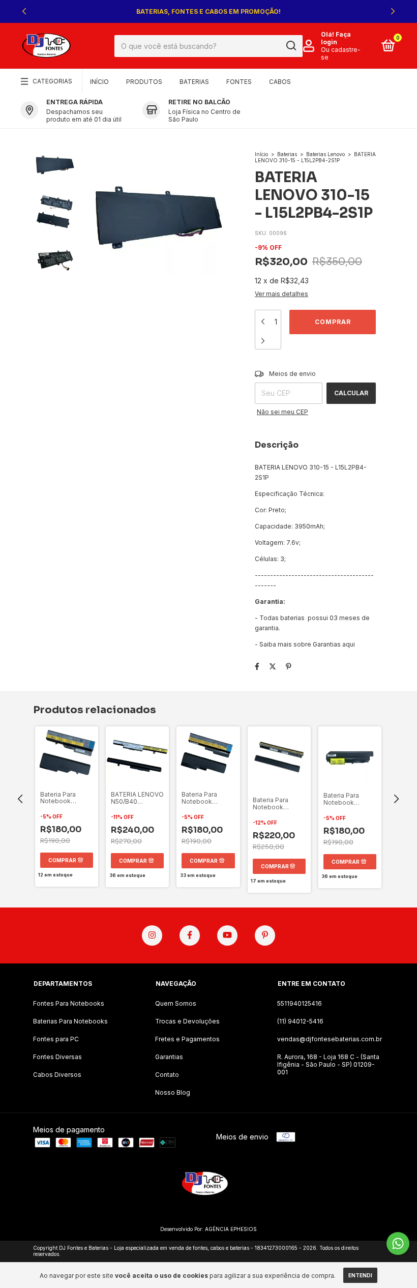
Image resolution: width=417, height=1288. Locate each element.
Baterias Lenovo (325, 154)
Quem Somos (175, 1003)
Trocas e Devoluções (187, 1021)
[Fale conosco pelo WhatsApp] (397, 1243)
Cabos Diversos (57, 1074)
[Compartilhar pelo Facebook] (257, 666)
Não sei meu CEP (282, 412)
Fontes (239, 81)
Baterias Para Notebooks (70, 1021)
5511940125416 (299, 1003)
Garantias (169, 1057)
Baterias (194, 81)
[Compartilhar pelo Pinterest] (288, 666)
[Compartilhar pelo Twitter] (272, 666)
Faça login (336, 38)
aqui (348, 644)
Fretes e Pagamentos (187, 1039)
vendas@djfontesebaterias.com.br (329, 1039)
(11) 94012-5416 (300, 1021)
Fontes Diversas (57, 1057)
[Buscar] (290, 46)
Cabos (280, 81)
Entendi (360, 1275)
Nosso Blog (172, 1092)
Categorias (52, 81)
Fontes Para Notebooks (68, 1003)
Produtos (144, 81)
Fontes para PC (56, 1039)
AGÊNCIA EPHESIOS (231, 1229)
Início (99, 81)
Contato (167, 1074)
